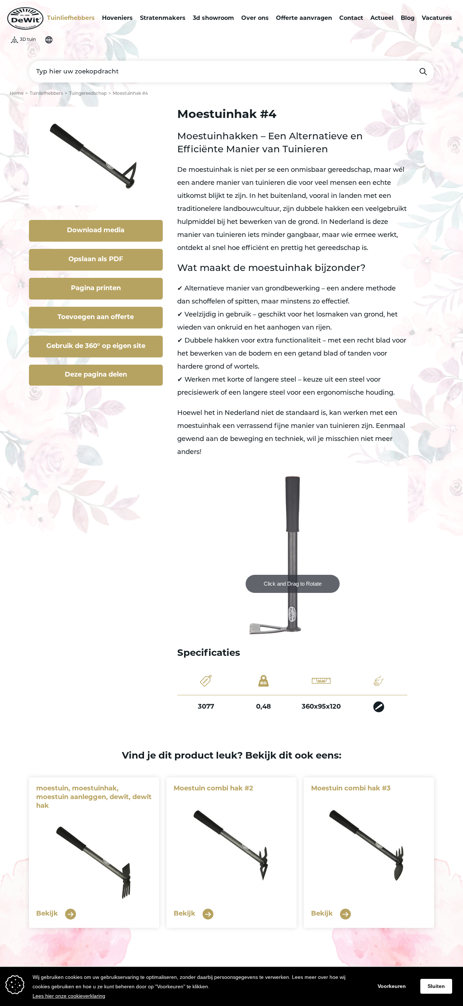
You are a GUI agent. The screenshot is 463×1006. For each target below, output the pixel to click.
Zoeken (423, 71)
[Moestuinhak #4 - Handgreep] (378, 707)
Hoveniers (117, 18)
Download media (95, 231)
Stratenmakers (163, 18)
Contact (351, 18)
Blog (408, 18)
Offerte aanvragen (304, 18)
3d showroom (213, 18)
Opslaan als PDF (95, 259)
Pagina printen (96, 288)
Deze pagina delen (96, 375)
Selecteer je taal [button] (49, 40)
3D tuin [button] (28, 40)
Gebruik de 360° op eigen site (95, 346)
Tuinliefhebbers (71, 18)
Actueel (382, 18)
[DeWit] (25, 18)
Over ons (255, 18)
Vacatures (437, 18)
